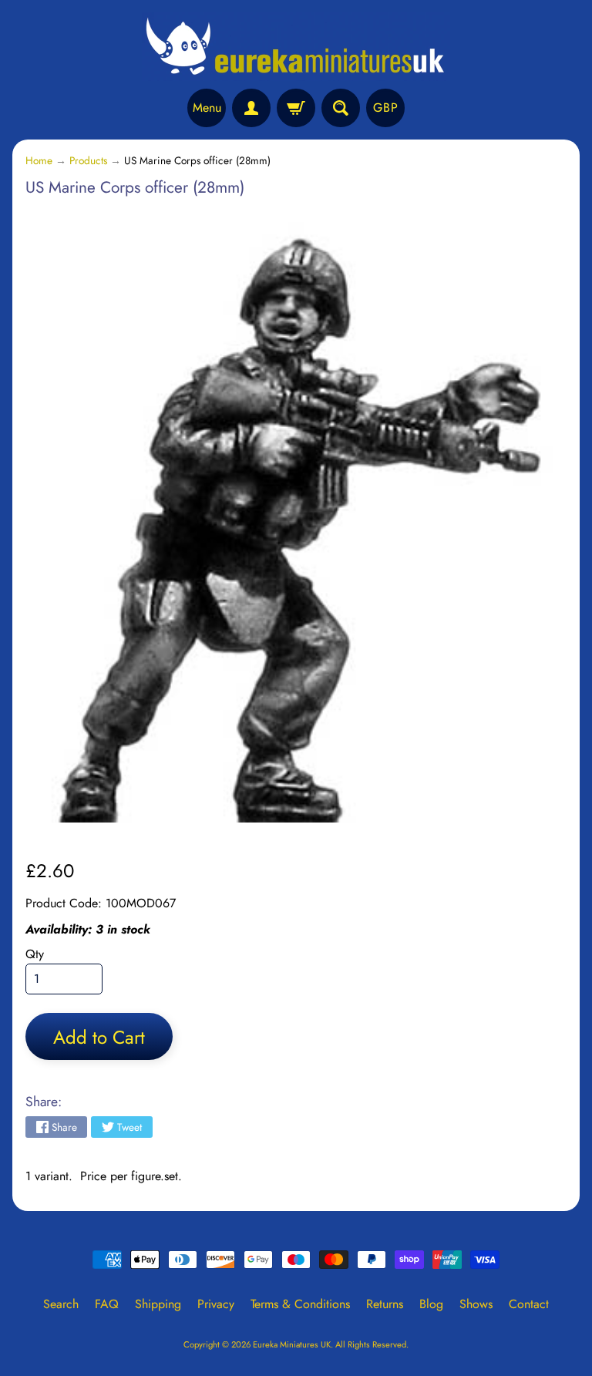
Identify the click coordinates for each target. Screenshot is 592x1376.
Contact (529, 1304)
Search (61, 1304)
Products (88, 160)
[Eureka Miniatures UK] (296, 46)
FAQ (107, 1304)
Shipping (158, 1304)
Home (38, 160)
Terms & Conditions (300, 1304)
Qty (34, 954)
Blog (431, 1304)
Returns (384, 1304)
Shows (476, 1304)
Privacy (215, 1304)
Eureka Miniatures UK (292, 1344)
